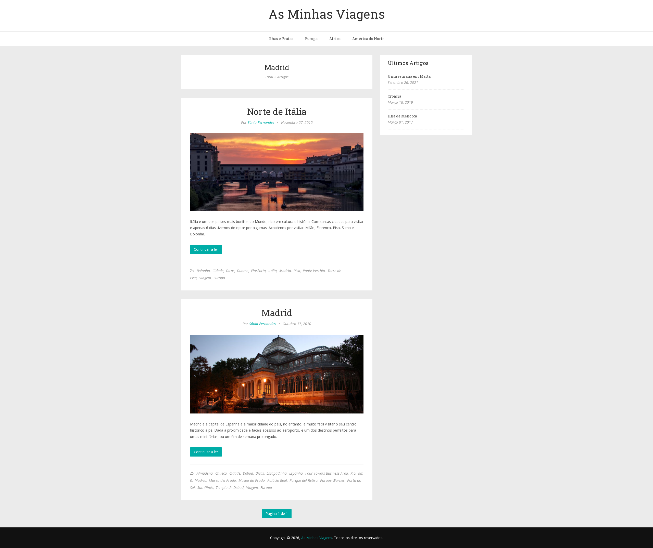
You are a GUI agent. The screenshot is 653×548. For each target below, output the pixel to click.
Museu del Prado (222, 480)
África (335, 38)
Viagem (205, 277)
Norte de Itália (277, 111)
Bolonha (203, 270)
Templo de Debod (230, 487)
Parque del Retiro (304, 480)
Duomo (242, 270)
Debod (248, 473)
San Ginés (205, 487)
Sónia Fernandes (261, 122)
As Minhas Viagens (326, 14)
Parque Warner (332, 480)
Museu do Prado (251, 480)
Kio (353, 473)
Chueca (221, 473)
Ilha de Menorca (402, 116)
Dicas (230, 270)
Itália (272, 270)
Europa (311, 38)
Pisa (297, 270)
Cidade (217, 270)
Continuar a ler (206, 249)
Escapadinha (277, 473)
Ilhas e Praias (281, 38)
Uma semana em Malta (409, 76)
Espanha (296, 473)
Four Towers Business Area (326, 473)
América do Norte (368, 38)
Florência (258, 270)
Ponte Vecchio (314, 270)
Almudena (205, 473)
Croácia (394, 96)
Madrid (285, 270)
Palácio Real (277, 480)
